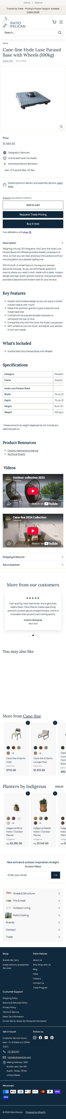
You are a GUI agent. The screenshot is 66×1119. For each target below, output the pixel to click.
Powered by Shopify (35, 1112)
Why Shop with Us (42, 964)
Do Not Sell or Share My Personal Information (25, 1021)
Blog (35, 969)
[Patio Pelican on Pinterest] (52, 1037)
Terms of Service (11, 1011)
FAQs (35, 973)
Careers (37, 978)
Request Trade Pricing (33, 214)
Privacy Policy (9, 1007)
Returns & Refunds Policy (15, 1002)
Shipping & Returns (14, 557)
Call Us (27, 2)
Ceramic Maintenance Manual (23, 450)
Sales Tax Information (13, 1016)
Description (9, 243)
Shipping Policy (10, 998)
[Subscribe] (55, 875)
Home (5, 43)
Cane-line (8, 60)
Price (6, 138)
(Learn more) (33, 12)
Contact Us (38, 983)
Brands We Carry (11, 960)
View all (59, 786)
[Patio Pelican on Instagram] (34, 1037)
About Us (37, 960)
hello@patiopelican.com (19, 1057)
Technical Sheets (16, 454)
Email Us (38, 2)
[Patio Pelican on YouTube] (46, 1037)
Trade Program (40, 987)
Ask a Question (11, 564)
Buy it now (33, 223)
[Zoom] (61, 127)
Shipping (6, 197)
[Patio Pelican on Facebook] (40, 1037)
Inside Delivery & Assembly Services (16, 966)
